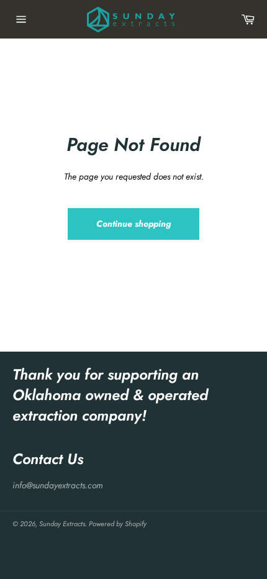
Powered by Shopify (118, 524)
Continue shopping (133, 223)
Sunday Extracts (62, 524)
